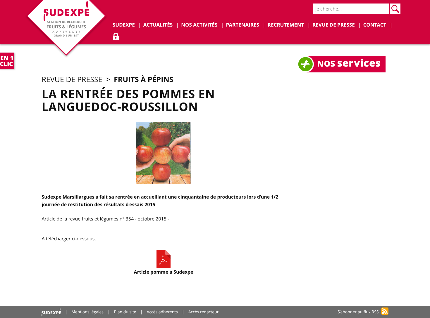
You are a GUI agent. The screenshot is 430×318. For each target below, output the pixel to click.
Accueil (51, 312)
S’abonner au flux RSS (358, 312)
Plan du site (125, 312)
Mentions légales (87, 312)
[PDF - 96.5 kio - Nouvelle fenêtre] (163, 259)
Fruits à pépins (143, 79)
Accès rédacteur (203, 312)
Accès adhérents (162, 312)
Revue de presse (72, 79)
